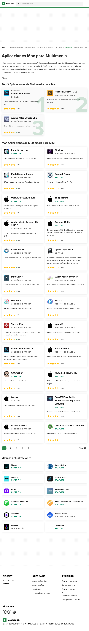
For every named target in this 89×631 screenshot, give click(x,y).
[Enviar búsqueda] (18, 4)
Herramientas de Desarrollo (45, 47)
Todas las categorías (16, 47)
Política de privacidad (69, 581)
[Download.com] (8, 3)
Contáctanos (36, 589)
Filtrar (4, 78)
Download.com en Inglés (41, 593)
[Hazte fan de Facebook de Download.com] (4, 612)
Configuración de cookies (71, 600)
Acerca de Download (39, 581)
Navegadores (78, 47)
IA (56, 47)
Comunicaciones (30, 47)
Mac (3, 47)
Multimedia (69, 47)
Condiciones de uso (69, 585)
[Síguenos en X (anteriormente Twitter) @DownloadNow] (9, 612)
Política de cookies (68, 589)
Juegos (61, 47)
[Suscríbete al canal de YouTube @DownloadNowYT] (14, 612)
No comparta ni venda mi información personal (71, 594)
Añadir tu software (39, 585)
